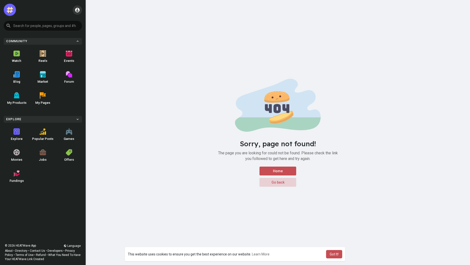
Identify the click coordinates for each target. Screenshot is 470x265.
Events (69, 61)
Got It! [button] (334, 254)
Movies (16, 159)
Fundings (17, 181)
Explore (17, 139)
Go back (277, 182)
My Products (16, 103)
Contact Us (37, 250)
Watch (16, 61)
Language (74, 246)
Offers (69, 159)
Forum (69, 81)
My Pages (42, 103)
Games (69, 139)
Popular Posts (42, 139)
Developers (55, 250)
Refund (41, 255)
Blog (16, 81)
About (9, 250)
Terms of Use (24, 255)
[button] (43, 26)
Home (278, 171)
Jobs (43, 159)
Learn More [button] (261, 254)
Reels (42, 61)
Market (42, 81)
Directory (21, 250)
